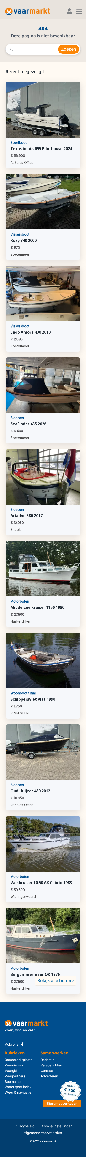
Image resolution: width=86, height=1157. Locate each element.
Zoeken (68, 49)
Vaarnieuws (14, 1065)
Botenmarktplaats (18, 1060)
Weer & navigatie (18, 1092)
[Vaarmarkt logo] (27, 11)
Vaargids (11, 1071)
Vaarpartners (15, 1076)
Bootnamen (13, 1082)
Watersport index (18, 1087)
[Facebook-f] (22, 1044)
